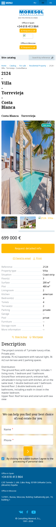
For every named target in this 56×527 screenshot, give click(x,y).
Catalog (13, 65)
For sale (22, 65)
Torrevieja (28, 116)
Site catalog (8, 57)
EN (43, 2)
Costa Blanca (10, 116)
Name (8, 429)
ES (51, 2)
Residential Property (37, 65)
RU (35, 2)
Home (3, 65)
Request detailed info (28, 248)
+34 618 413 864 (27, 26)
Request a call (29, 30)
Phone (8, 440)
